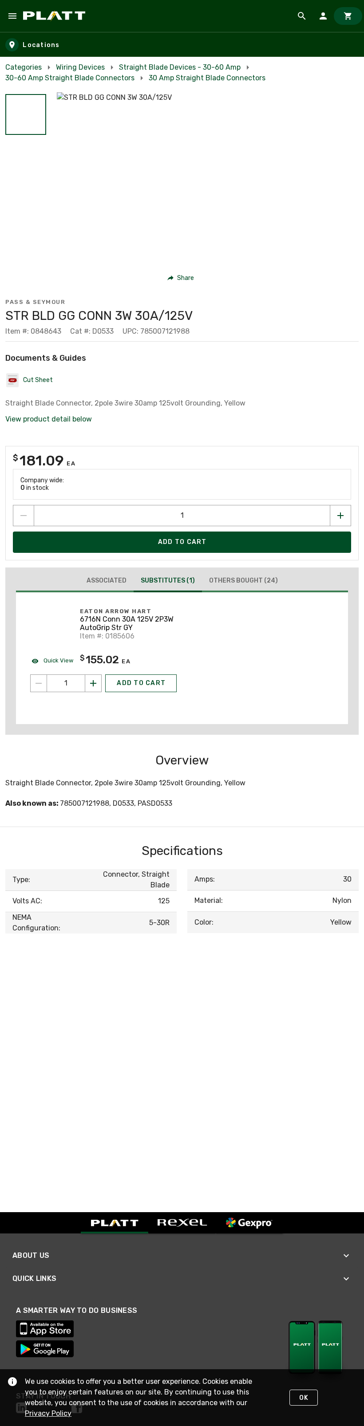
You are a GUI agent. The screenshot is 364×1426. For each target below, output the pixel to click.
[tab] (106, 581)
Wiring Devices (80, 67)
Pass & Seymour (35, 302)
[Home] (55, 16)
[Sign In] (323, 16)
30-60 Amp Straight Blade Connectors (70, 78)
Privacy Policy (48, 1413)
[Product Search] (302, 16)
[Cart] (348, 16)
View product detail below (48, 419)
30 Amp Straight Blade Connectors (207, 78)
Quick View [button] (57, 660)
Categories (23, 67)
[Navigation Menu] (12, 16)
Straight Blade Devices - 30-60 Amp (180, 67)
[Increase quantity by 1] (340, 515)
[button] (25, 114)
